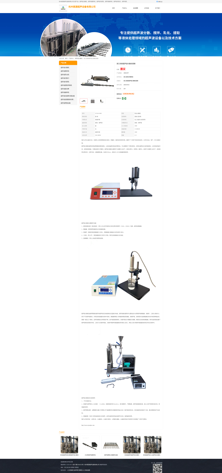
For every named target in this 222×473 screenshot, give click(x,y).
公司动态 (146, 8)
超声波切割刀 (65, 78)
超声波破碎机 (65, 92)
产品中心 (124, 8)
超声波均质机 (65, 81)
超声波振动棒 (65, 89)
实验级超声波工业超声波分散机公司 (111, 455)
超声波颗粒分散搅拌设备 (69, 455)
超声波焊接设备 (66, 103)
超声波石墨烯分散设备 (68, 96)
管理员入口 (82, 470)
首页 (113, 8)
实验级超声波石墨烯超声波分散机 (132, 455)
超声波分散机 (78, 58)
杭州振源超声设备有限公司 (92, 464)
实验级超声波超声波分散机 (90, 455)
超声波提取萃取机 (66, 85)
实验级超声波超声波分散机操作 (152, 455)
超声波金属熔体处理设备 (68, 99)
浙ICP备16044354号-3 (78, 464)
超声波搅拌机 (65, 71)
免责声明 (76, 470)
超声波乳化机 (65, 74)
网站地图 (87, 470)
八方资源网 (70, 470)
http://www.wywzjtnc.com (88, 425)
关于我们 (157, 8)
